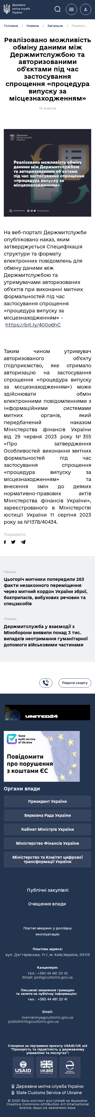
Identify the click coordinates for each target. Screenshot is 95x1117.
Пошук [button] (61, 8)
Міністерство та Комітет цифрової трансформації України (47, 859)
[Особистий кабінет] (85, 9)
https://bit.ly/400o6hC (33, 325)
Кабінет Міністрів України (47, 829)
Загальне (55, 25)
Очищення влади (47, 903)
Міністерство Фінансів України (47, 843)
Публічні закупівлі (47, 890)
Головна (11, 25)
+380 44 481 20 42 (52, 973)
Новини (32, 25)
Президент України (47, 801)
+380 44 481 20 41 (52, 999)
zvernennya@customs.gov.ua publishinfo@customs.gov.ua (40, 1019)
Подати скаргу (75, 682)
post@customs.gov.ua (53, 977)
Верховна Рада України (47, 815)
